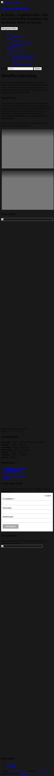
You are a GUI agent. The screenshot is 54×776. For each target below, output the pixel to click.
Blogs (14, 61)
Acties (5, 478)
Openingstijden (18, 51)
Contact (10, 48)
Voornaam (7, 508)
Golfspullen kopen (11, 470)
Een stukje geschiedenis (14, 475)
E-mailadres (9, 499)
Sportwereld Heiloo (15, 8)
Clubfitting (17, 36)
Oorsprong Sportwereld (22, 58)
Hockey (10, 38)
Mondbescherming (20, 43)
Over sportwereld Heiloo (23, 56)
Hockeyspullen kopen (13, 473)
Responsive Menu (9, 29)
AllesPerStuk (12, 46)
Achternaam (8, 517)
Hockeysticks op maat (21, 41)
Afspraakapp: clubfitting (14, 468)
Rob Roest (11, 764)
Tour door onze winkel (22, 63)
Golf (9, 33)
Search (4, 68)
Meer (9, 53)
